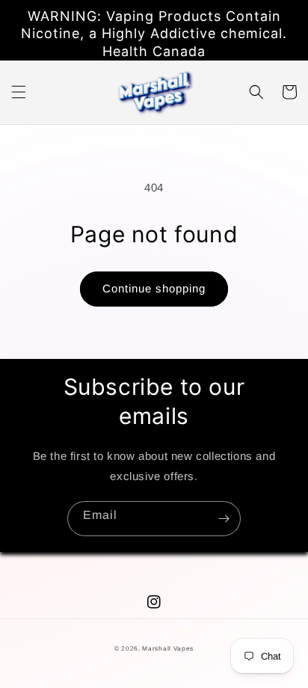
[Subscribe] (223, 518)
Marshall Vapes (168, 648)
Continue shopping (154, 288)
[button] (18, 92)
